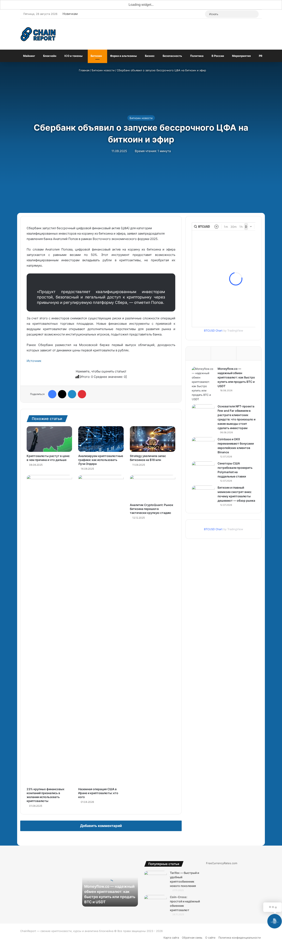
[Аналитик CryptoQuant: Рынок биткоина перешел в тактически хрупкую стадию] (152, 488)
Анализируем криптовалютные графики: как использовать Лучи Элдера (100, 459)
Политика (197, 55)
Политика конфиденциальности (239, 937)
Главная (83, 70)
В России (218, 55)
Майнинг (29, 55)
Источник (34, 361)
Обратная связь (192, 937)
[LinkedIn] (72, 394)
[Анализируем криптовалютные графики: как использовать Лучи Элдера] (101, 439)
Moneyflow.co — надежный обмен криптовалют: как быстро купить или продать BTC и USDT (236, 377)
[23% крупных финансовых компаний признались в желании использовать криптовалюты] (49, 630)
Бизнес (150, 55)
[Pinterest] (82, 394)
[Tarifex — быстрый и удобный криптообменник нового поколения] (155, 878)
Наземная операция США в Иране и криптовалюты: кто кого (98, 793)
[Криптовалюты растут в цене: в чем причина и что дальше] (49, 439)
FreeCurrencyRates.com (221, 863)
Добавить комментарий (101, 826)
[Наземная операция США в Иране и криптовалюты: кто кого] (101, 630)
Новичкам (70, 14)
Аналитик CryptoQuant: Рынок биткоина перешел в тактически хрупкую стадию (151, 508)
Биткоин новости (103, 70)
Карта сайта (171, 937)
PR (260, 55)
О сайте (210, 937)
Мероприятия (241, 55)
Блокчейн (49, 55)
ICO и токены (73, 55)
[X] (62, 394)
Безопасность (172, 55)
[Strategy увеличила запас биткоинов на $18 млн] (152, 439)
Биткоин (96, 55)
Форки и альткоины (123, 55)
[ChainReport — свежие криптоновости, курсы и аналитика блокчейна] (38, 34)
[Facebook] (52, 394)
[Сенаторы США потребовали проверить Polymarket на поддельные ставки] (203, 469)
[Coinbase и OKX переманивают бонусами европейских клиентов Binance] (203, 445)
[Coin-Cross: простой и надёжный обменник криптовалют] (155, 902)
